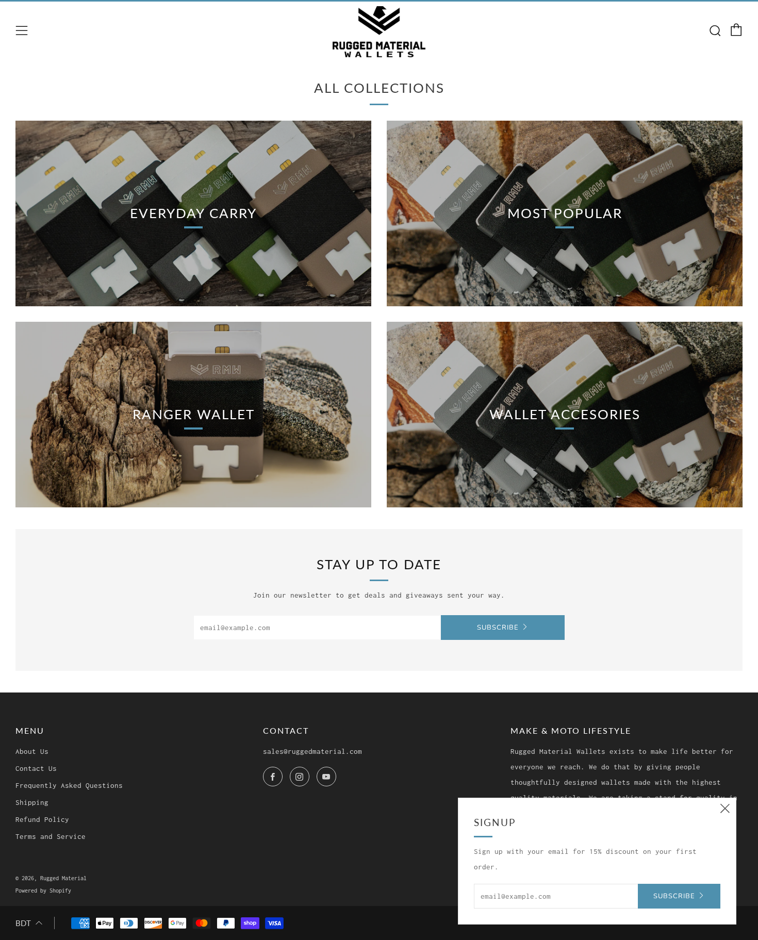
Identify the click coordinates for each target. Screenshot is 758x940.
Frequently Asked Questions (69, 785)
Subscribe (498, 627)
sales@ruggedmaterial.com (312, 751)
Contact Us (36, 768)
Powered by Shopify (43, 890)
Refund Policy (42, 819)
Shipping (31, 802)
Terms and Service (50, 836)
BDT (23, 923)
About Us (31, 751)
